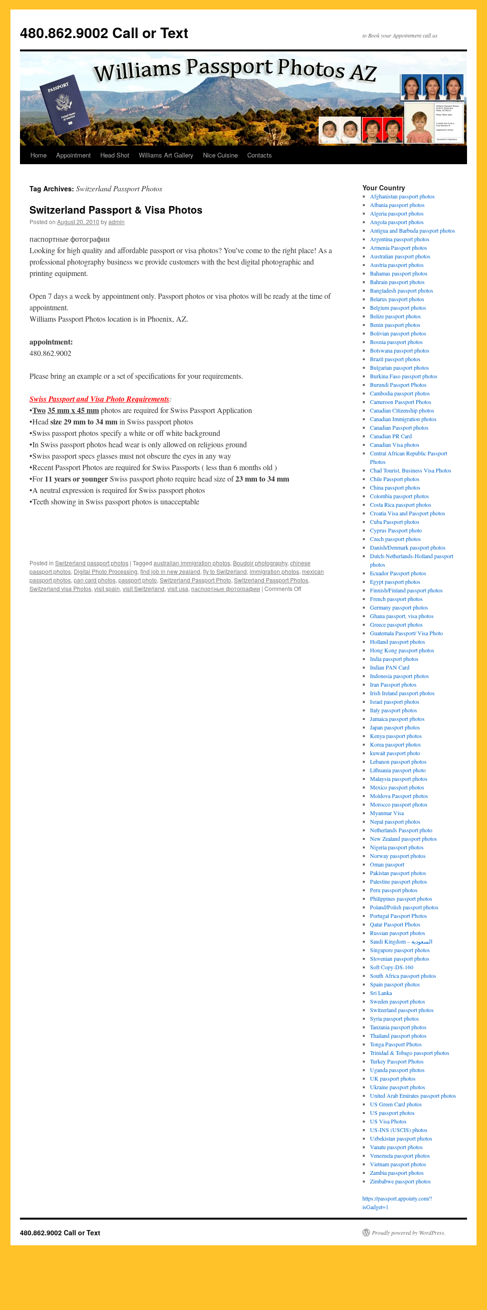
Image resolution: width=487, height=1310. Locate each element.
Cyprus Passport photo (396, 530)
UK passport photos (393, 1078)
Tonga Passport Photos (396, 1044)
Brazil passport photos (395, 359)
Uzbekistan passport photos (401, 1138)
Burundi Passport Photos (398, 384)
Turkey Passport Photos (397, 1061)
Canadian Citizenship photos (402, 410)
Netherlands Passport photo (401, 830)
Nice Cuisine (220, 154)
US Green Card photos (396, 1104)
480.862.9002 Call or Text (104, 32)
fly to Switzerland (225, 571)
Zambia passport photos (397, 1172)
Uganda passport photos (397, 1070)
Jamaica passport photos (397, 718)
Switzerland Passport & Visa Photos (116, 209)
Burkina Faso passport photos (404, 376)
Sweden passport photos (397, 1001)
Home (38, 154)
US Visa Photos (388, 1121)
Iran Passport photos (393, 684)
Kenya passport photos (396, 735)
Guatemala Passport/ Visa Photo (406, 633)
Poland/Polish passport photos (404, 907)
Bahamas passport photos (399, 273)
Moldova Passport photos (399, 795)
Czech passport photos (395, 538)
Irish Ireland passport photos (402, 693)
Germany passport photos (399, 607)
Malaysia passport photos (399, 778)
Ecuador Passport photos (398, 573)
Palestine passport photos (398, 881)
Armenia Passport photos (398, 247)
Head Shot (114, 154)
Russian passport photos (397, 932)
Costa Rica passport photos (400, 504)
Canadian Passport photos (399, 427)
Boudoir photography (260, 563)
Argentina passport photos (399, 239)
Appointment (73, 154)
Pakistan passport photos (398, 873)
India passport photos (394, 658)
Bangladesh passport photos (401, 290)
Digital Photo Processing (105, 571)
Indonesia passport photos (399, 676)
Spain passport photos (395, 984)
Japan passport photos (395, 727)
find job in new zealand (170, 571)
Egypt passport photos (395, 581)
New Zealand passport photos (403, 838)
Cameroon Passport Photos (400, 401)
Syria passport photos (394, 1018)
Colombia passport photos (399, 496)
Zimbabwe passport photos (400, 1181)
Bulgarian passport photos (399, 367)
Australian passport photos (400, 256)
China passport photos (395, 487)
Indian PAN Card (389, 667)
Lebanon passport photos (398, 761)
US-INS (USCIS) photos (399, 1129)
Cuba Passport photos (394, 521)
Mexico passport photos (397, 787)
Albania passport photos (397, 204)
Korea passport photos (395, 744)
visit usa (177, 588)
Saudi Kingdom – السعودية (401, 941)
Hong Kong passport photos (402, 650)
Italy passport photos (393, 710)
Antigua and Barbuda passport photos (412, 230)
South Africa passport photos (403, 975)
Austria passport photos (397, 264)
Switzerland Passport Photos (271, 580)
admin (116, 221)
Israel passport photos (394, 701)
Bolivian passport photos (398, 333)
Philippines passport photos (401, 898)
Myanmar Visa (387, 813)
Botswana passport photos (399, 350)
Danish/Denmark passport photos (408, 547)
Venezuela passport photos (400, 1155)
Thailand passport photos (398, 1035)
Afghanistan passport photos (402, 196)
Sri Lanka (381, 992)
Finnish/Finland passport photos (406, 590)
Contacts (259, 154)
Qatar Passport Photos (395, 924)
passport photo (137, 580)
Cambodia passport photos (400, 393)
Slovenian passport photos (399, 958)
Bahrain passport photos (397, 282)
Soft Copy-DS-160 (391, 967)
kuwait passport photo (395, 753)
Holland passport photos (397, 641)
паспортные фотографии (225, 588)
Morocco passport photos (399, 804)
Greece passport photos (396, 624)
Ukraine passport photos (397, 1087)
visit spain (107, 588)
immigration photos (274, 571)
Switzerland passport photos (91, 563)
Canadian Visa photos (394, 444)
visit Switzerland (144, 588)
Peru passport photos (394, 890)
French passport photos (396, 598)
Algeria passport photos (397, 213)
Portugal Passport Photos (398, 915)
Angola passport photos (397, 222)
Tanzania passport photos (398, 1027)
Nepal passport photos (395, 821)
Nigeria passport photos (397, 847)
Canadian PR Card (391, 436)
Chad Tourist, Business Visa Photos (410, 470)
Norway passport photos (398, 855)
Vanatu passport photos (396, 1147)
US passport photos (392, 1112)
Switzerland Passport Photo (195, 580)
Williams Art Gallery (166, 154)
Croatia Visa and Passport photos (407, 513)
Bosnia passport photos (396, 341)
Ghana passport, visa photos (402, 616)
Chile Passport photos (394, 479)
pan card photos (95, 580)
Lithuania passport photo (398, 770)
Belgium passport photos (398, 307)
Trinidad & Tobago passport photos (409, 1052)
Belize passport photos (395, 316)
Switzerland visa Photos (60, 588)
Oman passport (387, 864)
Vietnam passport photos (398, 1164)
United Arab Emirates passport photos (413, 1095)
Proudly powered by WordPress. (409, 1232)
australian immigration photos (192, 563)
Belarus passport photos (397, 299)
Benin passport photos (395, 324)
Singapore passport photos (400, 950)
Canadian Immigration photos (403, 419)
